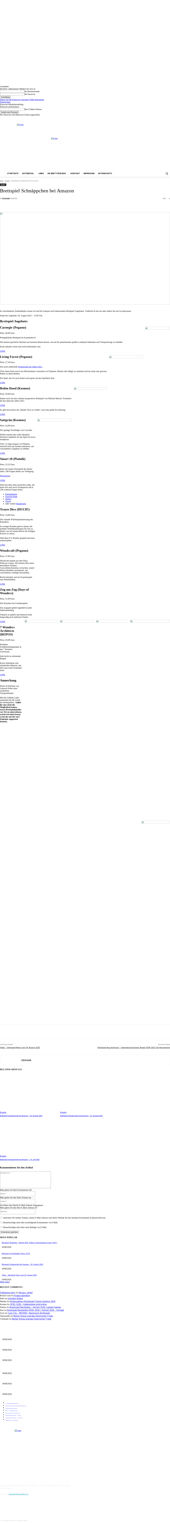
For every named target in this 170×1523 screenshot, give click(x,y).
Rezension (5, 476)
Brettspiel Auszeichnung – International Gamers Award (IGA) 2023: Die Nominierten (134, 1047)
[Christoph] (10, 1060)
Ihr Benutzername (32, 91)
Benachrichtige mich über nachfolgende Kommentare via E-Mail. (30, 1222)
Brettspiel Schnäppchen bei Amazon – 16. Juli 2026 (19, 1160)
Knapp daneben (22, 1295)
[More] (59, 205)
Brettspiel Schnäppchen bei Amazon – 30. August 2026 (21, 1116)
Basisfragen (21, 504)
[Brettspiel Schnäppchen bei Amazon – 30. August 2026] (29, 1093)
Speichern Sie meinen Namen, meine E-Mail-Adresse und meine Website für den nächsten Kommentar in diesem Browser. (54, 1218)
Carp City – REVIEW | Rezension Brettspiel (29, 1313)
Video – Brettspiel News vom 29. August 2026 (19, 1275)
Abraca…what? (26, 1292)
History (8, 499)
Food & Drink (11, 496)
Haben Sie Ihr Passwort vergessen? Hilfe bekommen (22, 100)
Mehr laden (5, 1282)
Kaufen (7, 181)
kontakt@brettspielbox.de (18, 1494)
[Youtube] (168, 117)
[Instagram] (161, 117)
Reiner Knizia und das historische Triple (33, 1315)
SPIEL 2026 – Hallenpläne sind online (28, 1304)
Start (1, 181)
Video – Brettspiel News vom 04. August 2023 (20, 1047)
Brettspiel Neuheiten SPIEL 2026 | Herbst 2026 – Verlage (35, 1310)
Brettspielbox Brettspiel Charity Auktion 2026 (32, 1301)
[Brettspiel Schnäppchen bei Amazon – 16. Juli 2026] (29, 1137)
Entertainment (11, 494)
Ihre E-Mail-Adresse (33, 109)
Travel (8, 501)
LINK (2, 351)
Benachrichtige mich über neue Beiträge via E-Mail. (25, 1227)
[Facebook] (157, 117)
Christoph (6, 198)
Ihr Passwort (30, 94)
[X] (164, 117)
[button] (167, 173)
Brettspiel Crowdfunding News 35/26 (16, 1254)
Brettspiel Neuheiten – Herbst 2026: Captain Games (35, 1307)
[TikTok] (16, 1506)
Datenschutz (5, 102)
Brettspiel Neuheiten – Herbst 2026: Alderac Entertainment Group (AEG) (29, 1243)
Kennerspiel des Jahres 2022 (30, 367)
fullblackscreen (7, 1292)
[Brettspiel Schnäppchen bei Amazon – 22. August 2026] (89, 1093)
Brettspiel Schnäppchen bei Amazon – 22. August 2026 (81, 1116)
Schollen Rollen (15, 1298)
